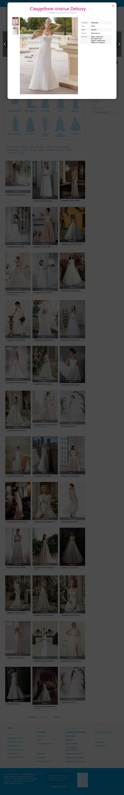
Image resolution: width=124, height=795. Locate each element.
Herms (52, 13)
